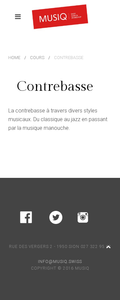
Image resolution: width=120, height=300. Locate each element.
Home (14, 57)
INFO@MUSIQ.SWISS (60, 261)
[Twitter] (55, 216)
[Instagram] (82, 216)
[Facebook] (26, 216)
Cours (37, 57)
